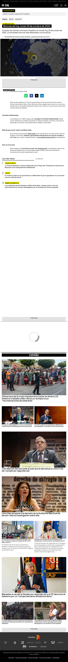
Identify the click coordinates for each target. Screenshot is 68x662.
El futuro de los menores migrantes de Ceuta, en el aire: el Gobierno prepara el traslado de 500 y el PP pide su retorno (16, 541)
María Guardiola (12, 183)
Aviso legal (11, 657)
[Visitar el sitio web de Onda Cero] (53, 642)
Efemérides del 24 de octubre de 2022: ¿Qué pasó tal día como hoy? (27, 37)
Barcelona (18, 19)
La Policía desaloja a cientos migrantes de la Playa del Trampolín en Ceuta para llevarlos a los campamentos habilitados (34, 166)
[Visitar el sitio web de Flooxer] (43, 646)
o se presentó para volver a (46, 137)
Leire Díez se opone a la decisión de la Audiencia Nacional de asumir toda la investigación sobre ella (31, 514)
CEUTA (7, 173)
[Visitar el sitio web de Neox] (22, 642)
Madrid (11, 19)
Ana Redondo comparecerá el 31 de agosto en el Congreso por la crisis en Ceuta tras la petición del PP (49, 540)
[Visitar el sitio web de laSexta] (15, 642)
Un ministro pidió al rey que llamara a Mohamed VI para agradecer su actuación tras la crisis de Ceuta (34, 176)
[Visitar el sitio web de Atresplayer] (34, 646)
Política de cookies (33, 657)
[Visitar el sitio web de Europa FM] (61, 642)
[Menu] (66, 5)
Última (56, 5)
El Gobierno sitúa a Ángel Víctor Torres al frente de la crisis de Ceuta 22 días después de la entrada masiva (17, 425)
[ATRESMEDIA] (34, 637)
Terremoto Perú (23, 1)
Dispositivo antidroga (33, 1)
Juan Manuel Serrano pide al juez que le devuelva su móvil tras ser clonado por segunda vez (32, 470)
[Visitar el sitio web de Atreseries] (45, 642)
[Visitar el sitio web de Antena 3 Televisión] (7, 642)
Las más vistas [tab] (8, 159)
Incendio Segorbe (14, 1)
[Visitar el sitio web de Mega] (38, 642)
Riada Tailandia (43, 1)
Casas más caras (62, 1)
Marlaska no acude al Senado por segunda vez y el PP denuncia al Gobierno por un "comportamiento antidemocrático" (33, 595)
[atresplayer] (61, 5)
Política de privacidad (21, 657)
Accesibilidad (56, 657)
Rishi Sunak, (32, 133)
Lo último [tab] (39, 159)
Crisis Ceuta (6, 1)
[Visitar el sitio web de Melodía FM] (24, 646)
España (34, 355)
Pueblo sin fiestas (52, 1)
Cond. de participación (45, 657)
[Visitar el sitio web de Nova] (30, 642)
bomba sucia (42, 148)
